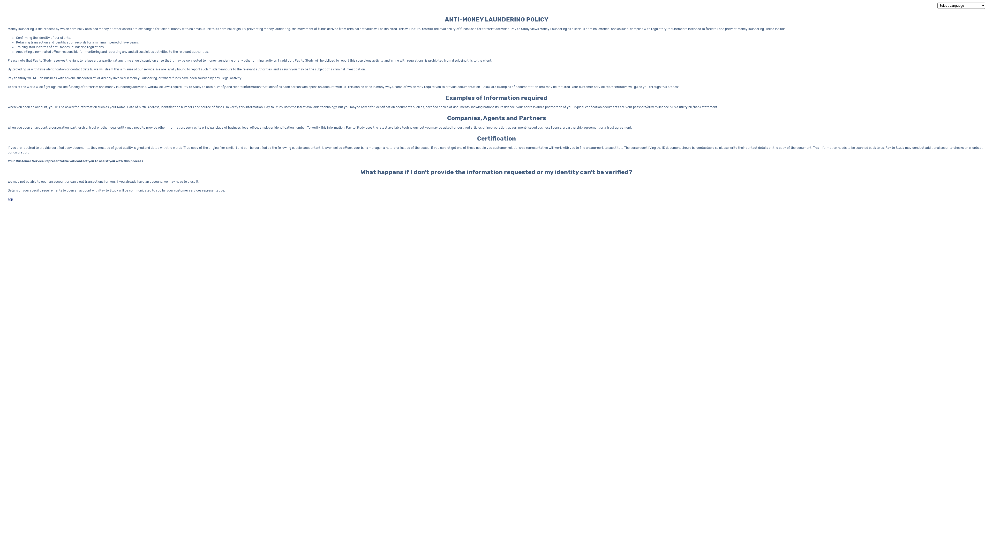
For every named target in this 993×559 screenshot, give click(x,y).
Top (10, 199)
